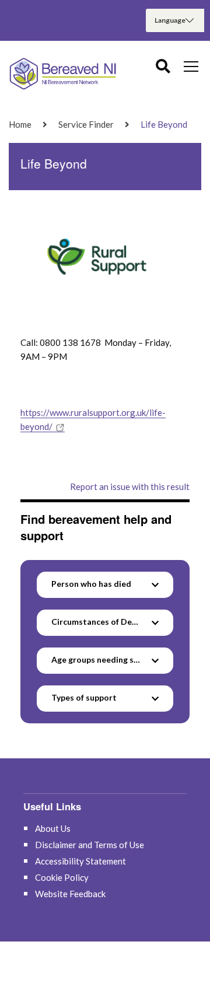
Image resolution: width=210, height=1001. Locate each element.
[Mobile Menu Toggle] (191, 65)
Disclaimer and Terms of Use (89, 844)
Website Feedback (70, 893)
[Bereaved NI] (64, 73)
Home (20, 124)
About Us (53, 828)
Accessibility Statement (80, 861)
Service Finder (86, 124)
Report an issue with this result (130, 486)
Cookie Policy (62, 877)
